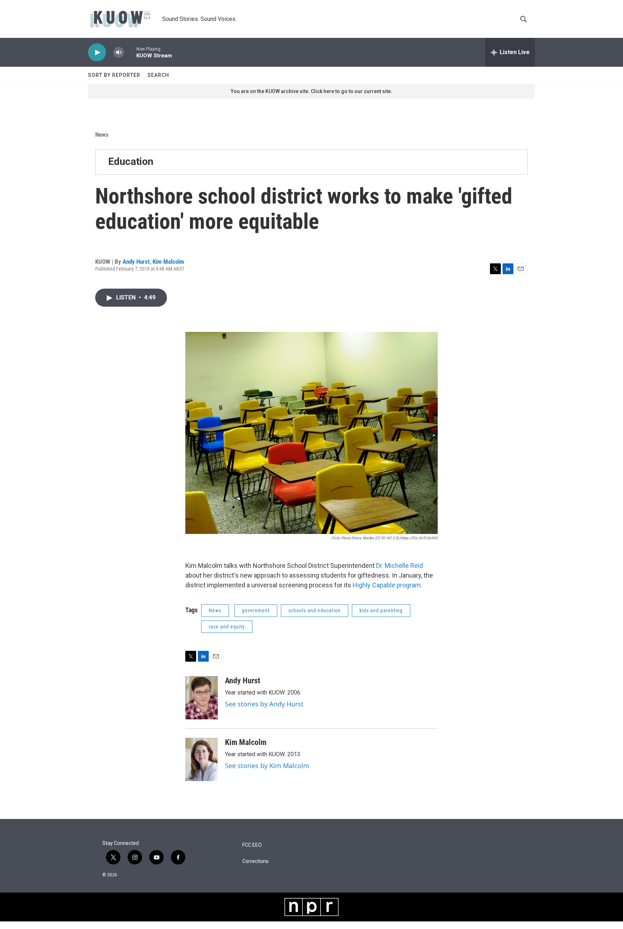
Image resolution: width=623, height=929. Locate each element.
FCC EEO (252, 845)
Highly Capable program (387, 585)
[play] (97, 52)
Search (158, 75)
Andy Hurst (136, 261)
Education (130, 161)
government (256, 610)
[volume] (118, 52)
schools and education (314, 610)
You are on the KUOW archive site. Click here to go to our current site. (311, 91)
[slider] (130, 52)
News (102, 134)
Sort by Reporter (114, 75)
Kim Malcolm (168, 261)
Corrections (255, 861)
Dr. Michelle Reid (399, 565)
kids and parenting (381, 610)
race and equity (227, 627)
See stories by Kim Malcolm (267, 765)
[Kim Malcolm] (201, 759)
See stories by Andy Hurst (264, 704)
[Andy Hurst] (201, 697)
